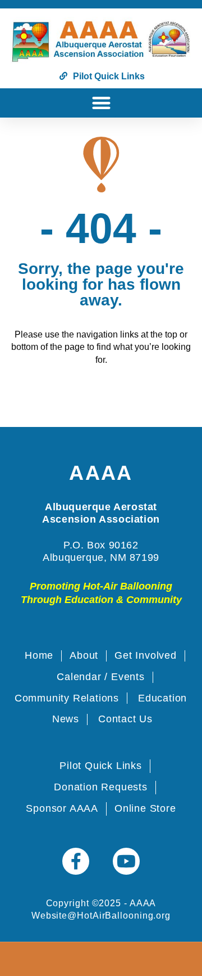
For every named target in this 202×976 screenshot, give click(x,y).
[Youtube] (126, 861)
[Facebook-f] (75, 861)
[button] (101, 103)
